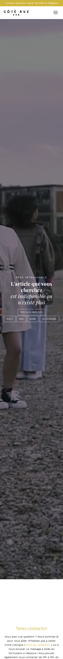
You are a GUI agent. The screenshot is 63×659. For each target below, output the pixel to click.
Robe (33, 318)
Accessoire (49, 318)
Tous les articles (31, 312)
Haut (10, 318)
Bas (21, 318)
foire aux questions (38, 644)
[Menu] (55, 12)
